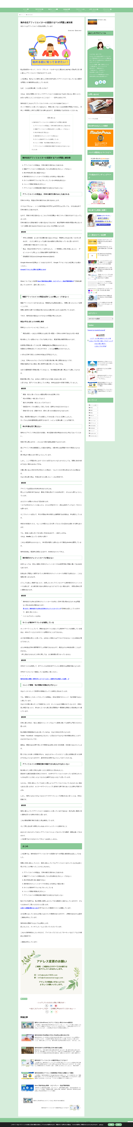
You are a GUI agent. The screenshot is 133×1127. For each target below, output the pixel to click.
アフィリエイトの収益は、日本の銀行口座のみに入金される (52, 125)
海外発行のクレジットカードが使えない (46, 136)
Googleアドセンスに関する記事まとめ (32, 269)
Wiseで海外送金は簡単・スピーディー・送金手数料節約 (55, 281)
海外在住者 (24, 998)
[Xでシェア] (46, 1005)
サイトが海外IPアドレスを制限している (46, 139)
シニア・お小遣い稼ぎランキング (100, 338)
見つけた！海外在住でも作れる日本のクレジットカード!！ (41, 608)
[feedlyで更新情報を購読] (51, 1011)
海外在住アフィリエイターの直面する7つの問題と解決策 (50, 122)
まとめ (35, 149)
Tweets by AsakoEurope (95, 330)
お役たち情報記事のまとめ (28, 908)
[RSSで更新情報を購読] (56, 1011)
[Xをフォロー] (47, 1011)
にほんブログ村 (100, 346)
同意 (111, 1124)
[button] (111, 119)
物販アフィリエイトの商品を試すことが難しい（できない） (52, 129)
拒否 (118, 1124)
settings (101, 1124)
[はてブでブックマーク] (51, 1005)
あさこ (100, 40)
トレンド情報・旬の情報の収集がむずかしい (48, 142)
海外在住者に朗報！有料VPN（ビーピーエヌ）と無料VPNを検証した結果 (44, 679)
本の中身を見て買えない (42, 132)
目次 (48, 118)
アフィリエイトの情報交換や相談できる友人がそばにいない (52, 146)
